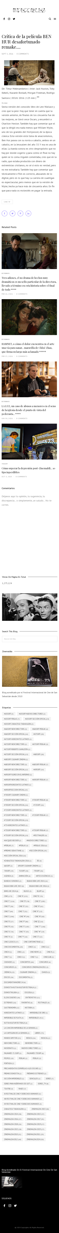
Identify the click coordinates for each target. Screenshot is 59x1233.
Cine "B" (7, 202)
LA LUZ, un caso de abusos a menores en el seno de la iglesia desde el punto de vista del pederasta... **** (29, 410)
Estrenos (6, 273)
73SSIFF (5, 464)
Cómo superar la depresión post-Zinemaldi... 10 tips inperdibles (28, 470)
